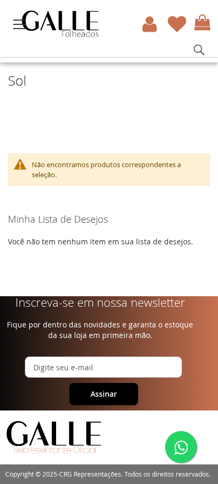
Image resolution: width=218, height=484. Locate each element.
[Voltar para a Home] (88, 24)
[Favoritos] (177, 24)
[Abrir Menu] (19, 24)
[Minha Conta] (149, 24)
